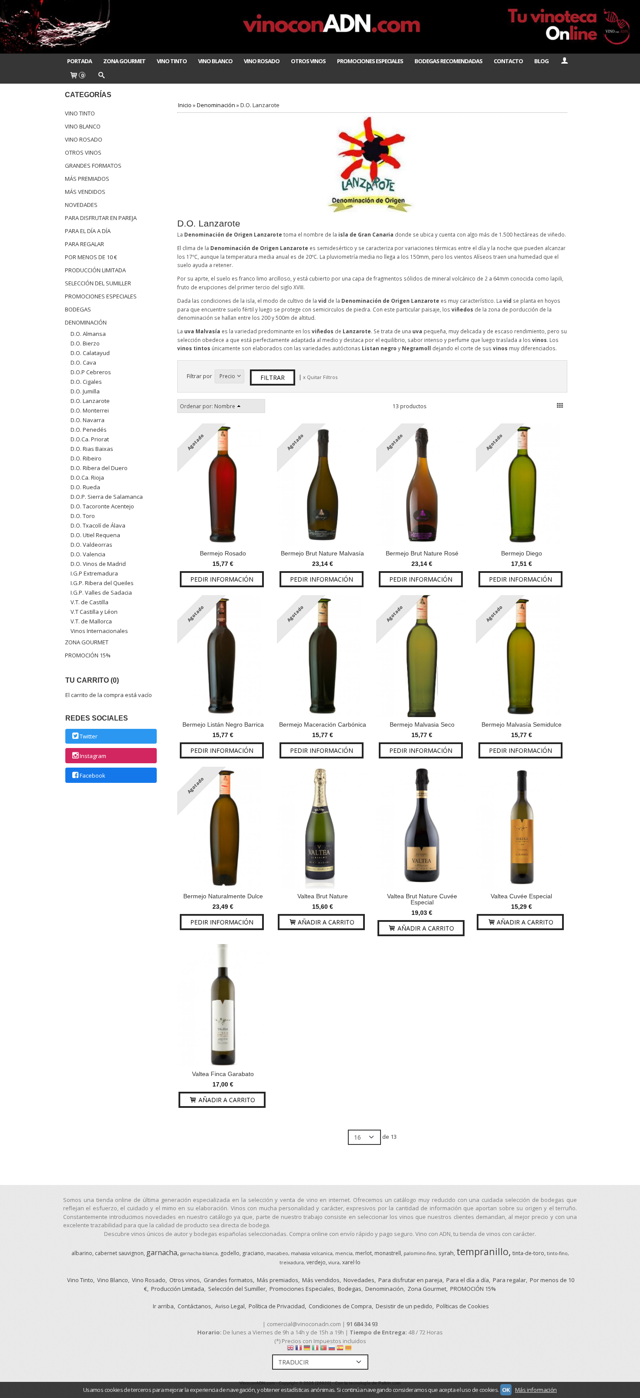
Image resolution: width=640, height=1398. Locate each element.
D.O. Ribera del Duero (99, 468)
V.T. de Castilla (89, 602)
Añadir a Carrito (325, 922)
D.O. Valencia (88, 554)
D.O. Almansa (88, 334)
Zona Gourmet (124, 61)
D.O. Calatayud (90, 353)
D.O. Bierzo (85, 343)
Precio (227, 375)
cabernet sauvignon (119, 1253)
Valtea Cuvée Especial (521, 896)
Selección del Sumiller (98, 283)
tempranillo (482, 1251)
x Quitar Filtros (320, 377)
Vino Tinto (172, 61)
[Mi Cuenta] (564, 61)
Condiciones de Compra (340, 1306)
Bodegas (78, 309)
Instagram (93, 756)
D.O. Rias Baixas (92, 449)
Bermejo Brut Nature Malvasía (322, 553)
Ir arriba (163, 1306)
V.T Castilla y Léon (94, 612)
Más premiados (87, 179)
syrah (446, 1253)
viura (334, 1262)
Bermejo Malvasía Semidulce (522, 724)
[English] (290, 1349)
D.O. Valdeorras (91, 544)
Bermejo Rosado (223, 553)
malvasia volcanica (312, 1253)
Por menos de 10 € (91, 257)
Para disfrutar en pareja (101, 218)
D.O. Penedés (89, 429)
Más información (536, 1390)
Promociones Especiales (370, 61)
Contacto (508, 61)
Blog (541, 61)
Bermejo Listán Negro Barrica (223, 724)
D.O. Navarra (87, 420)
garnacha (161, 1252)
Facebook (92, 775)
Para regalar (84, 244)
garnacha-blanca (199, 1253)
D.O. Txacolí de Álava (98, 525)
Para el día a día (88, 231)
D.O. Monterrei (90, 410)
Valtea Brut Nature (322, 896)
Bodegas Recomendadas (448, 61)
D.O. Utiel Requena (95, 535)
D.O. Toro (83, 516)
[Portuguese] (323, 1349)
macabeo (277, 1253)
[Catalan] (349, 1349)
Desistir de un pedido (404, 1306)
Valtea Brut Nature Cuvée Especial (422, 899)
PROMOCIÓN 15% (88, 655)
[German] (306, 1349)
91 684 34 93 (362, 1324)
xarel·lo (351, 1262)
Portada (79, 61)
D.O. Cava (83, 362)
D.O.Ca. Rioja (87, 477)
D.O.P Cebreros (91, 372)
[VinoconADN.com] (320, 27)
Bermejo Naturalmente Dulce (223, 896)
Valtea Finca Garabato (223, 1073)
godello (229, 1253)
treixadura (292, 1262)
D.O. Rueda (85, 487)
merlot (363, 1253)
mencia (344, 1253)
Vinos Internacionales (99, 631)
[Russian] (331, 1349)
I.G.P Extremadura (94, 573)
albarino (81, 1253)
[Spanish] (340, 1349)
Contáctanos (194, 1306)
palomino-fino (420, 1253)
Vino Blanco (215, 61)
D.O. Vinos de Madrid (98, 564)
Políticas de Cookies (462, 1306)
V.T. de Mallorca (91, 621)
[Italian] (315, 1349)
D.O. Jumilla (85, 391)
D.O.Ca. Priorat (90, 439)
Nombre (224, 406)
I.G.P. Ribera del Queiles (102, 583)
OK (506, 1390)
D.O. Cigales (86, 382)
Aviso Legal (230, 1306)
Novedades (81, 205)
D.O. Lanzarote (90, 401)
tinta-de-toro (528, 1253)
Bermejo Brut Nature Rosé (422, 553)
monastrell (387, 1253)
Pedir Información (221, 579)
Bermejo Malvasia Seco (422, 724)
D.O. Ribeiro (86, 458)
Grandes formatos (93, 165)
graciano (253, 1253)
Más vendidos (85, 192)
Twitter (89, 737)
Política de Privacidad (277, 1306)
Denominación (86, 322)
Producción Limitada (95, 270)
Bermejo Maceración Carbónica (322, 724)
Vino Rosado (262, 61)
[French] (298, 1349)
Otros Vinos (308, 61)
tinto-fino (557, 1253)
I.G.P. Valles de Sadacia (101, 592)
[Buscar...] (101, 75)
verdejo (316, 1262)
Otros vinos (83, 152)
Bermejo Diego (521, 553)
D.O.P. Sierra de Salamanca (107, 497)
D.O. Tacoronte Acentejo (102, 506)
